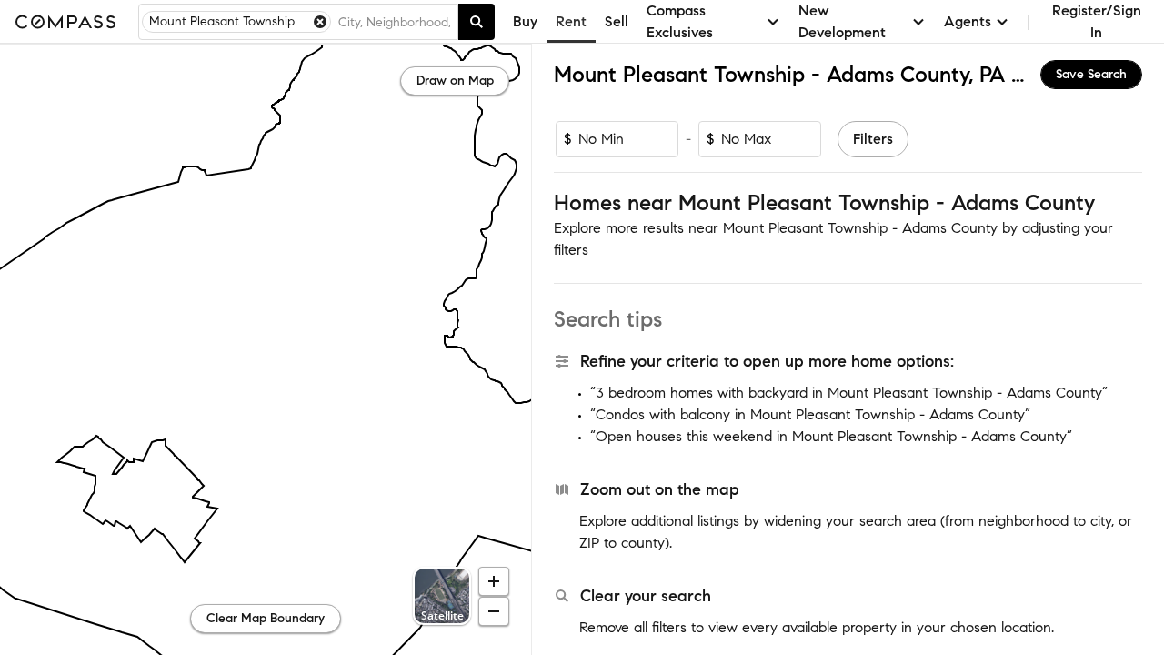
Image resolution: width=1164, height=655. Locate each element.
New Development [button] (842, 21)
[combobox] (394, 22)
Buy (525, 21)
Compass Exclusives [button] (680, 21)
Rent (571, 21)
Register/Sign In (1096, 21)
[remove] (320, 22)
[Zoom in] (493, 581)
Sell (616, 21)
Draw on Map (455, 80)
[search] (476, 22)
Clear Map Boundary (265, 618)
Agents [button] (967, 21)
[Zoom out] (493, 611)
